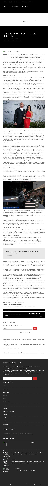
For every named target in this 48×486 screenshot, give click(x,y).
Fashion (4, 385)
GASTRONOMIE (6, 392)
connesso (10, 325)
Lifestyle (4, 398)
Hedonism (30, 2)
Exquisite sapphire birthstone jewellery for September (14, 352)
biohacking (22, 212)
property (5, 414)
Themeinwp (38, 484)
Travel (25, 2)
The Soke (10, 288)
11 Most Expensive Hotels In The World (11, 348)
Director (18, 38)
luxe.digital (7, 6)
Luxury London (33, 306)
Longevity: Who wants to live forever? (14, 306)
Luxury (10, 2)
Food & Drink (17, 2)
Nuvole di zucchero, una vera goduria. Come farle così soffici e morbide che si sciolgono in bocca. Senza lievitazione (23, 340)
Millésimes (5, 408)
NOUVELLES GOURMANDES (8, 411)
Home (5, 2)
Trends (27, 6)
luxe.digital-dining (17, 6)
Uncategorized (6, 424)
